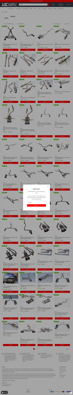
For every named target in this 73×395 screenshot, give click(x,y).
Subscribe (36, 205)
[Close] (47, 186)
